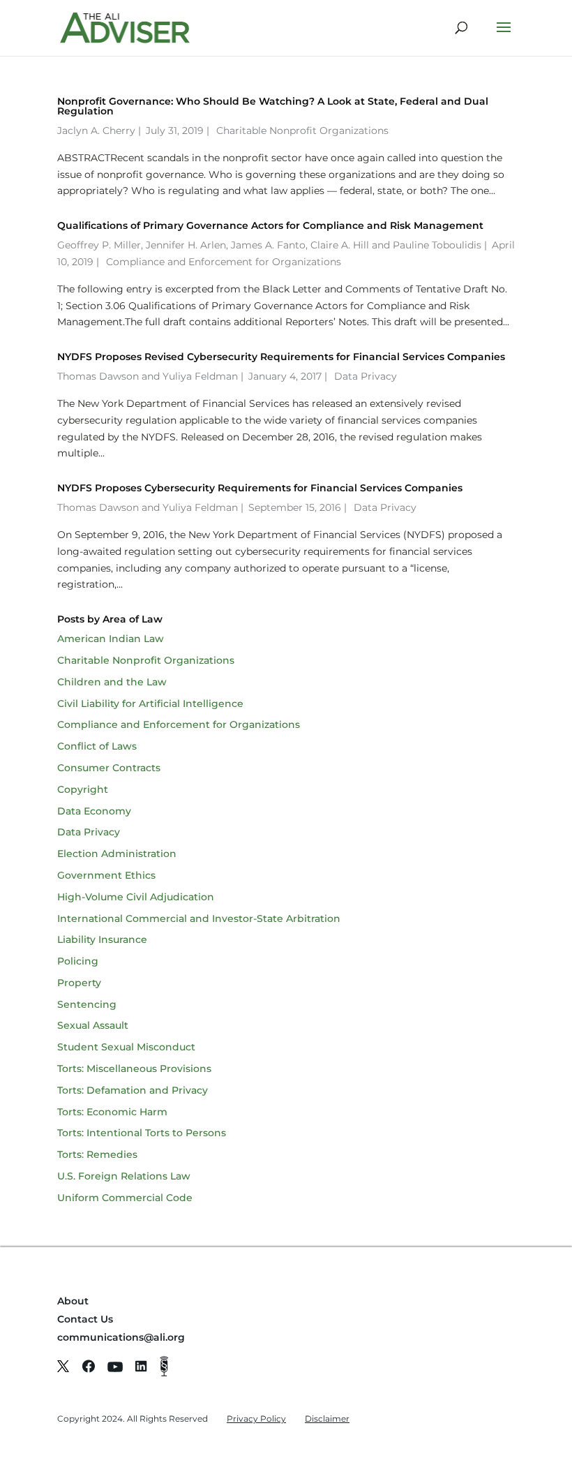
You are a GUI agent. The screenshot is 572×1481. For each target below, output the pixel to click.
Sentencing (86, 1004)
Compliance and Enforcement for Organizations (223, 261)
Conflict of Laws (97, 746)
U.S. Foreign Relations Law (123, 1176)
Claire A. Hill (339, 245)
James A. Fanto (268, 245)
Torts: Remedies (97, 1154)
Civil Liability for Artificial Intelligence (150, 703)
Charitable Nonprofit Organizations (302, 130)
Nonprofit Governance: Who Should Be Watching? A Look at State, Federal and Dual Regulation (272, 106)
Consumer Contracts (108, 767)
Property (79, 982)
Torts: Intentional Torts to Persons (141, 1132)
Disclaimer (327, 1418)
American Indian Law (110, 638)
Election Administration (116, 853)
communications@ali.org (121, 1337)
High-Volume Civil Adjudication (135, 897)
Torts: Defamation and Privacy (132, 1090)
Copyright (82, 789)
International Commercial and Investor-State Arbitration (198, 918)
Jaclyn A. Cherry (96, 130)
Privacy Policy (256, 1418)
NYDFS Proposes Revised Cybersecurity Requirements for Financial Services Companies (281, 356)
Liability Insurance (102, 939)
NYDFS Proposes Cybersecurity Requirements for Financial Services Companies (259, 488)
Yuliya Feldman (200, 376)
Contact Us (85, 1319)
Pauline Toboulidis (437, 245)
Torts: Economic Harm (112, 1112)
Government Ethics (106, 875)
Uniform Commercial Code (125, 1197)
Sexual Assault (92, 1025)
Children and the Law (112, 682)
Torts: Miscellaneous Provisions (134, 1068)
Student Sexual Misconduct (126, 1047)
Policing (77, 961)
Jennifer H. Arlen (186, 245)
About (73, 1301)
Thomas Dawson (98, 376)
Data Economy (94, 811)
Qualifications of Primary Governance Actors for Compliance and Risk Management (270, 225)
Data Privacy (365, 376)
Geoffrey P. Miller (99, 245)
